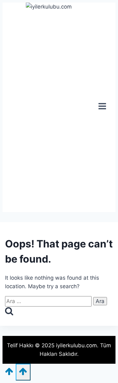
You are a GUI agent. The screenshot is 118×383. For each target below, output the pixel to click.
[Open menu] (102, 107)
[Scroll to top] (9, 373)
